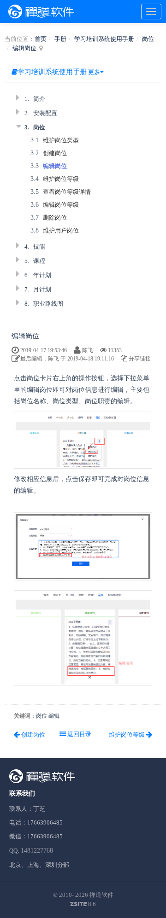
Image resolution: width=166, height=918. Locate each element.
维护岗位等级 (61, 178)
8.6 (83, 905)
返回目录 (78, 734)
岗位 (148, 38)
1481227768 (37, 850)
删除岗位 (55, 217)
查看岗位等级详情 (67, 191)
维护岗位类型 (61, 140)
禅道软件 (101, 894)
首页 (41, 38)
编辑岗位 (24, 48)
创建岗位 (55, 153)
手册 (60, 38)
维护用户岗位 (61, 230)
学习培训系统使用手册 (104, 38)
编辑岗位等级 (61, 204)
